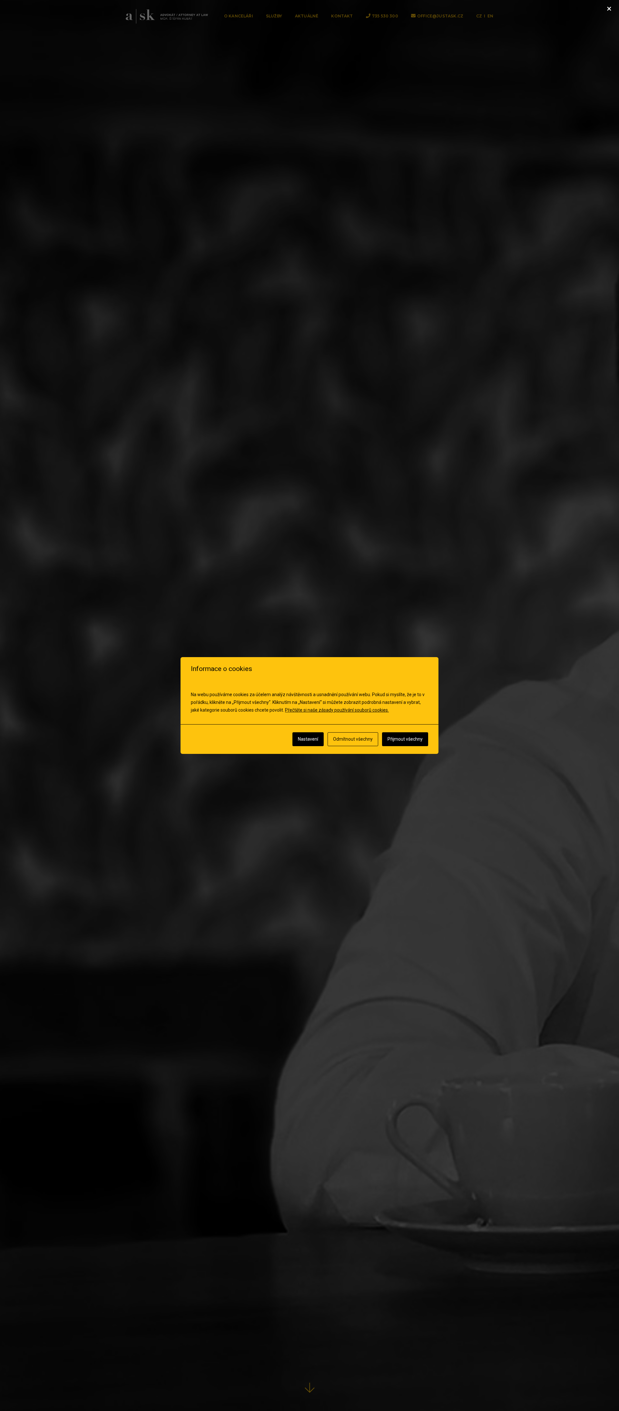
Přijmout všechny (405, 739)
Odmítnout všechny (353, 739)
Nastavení (308, 739)
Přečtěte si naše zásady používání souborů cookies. (337, 710)
